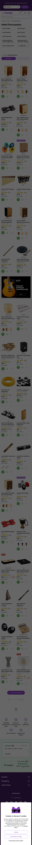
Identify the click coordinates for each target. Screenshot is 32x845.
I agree (16, 832)
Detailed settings (16, 836)
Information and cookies (16, 841)
